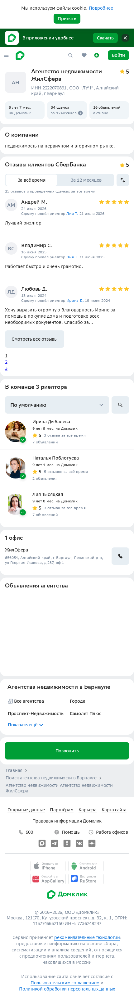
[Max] (42, 843)
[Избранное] (84, 55)
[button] (6, 55)
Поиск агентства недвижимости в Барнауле (51, 778)
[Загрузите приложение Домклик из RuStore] (86, 879)
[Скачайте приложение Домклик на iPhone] (48, 866)
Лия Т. (72, 213)
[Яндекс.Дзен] (92, 843)
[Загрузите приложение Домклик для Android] (86, 866)
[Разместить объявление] (96, 55)
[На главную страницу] (20, 55)
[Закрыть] (125, 38)
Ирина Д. (75, 300)
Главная (14, 770)
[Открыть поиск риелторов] (120, 405)
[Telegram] (54, 843)
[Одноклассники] (67, 843)
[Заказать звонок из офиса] (120, 556)
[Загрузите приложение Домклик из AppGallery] (48, 879)
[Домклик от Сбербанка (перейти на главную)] (67, 900)
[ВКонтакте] (79, 843)
